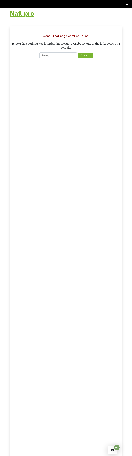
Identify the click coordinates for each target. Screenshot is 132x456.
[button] (127, 4)
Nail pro (22, 13)
